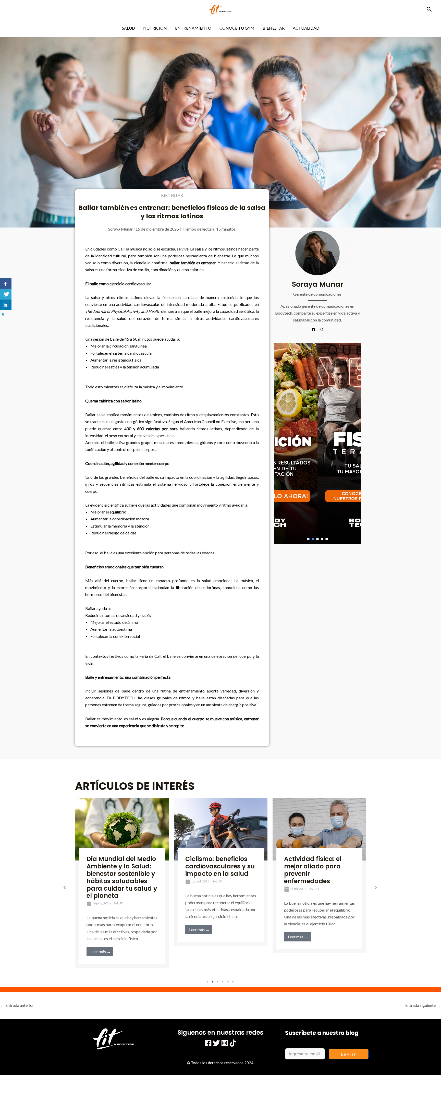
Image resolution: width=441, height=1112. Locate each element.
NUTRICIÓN (155, 28)
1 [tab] (207, 981)
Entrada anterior (17, 1005)
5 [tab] (228, 981)
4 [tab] (223, 981)
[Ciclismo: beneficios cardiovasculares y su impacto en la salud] (220, 829)
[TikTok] (232, 1043)
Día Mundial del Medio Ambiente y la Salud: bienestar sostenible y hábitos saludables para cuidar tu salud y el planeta (122, 877)
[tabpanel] (121, 883)
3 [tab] (217, 981)
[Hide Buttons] (2, 313)
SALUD (128, 28)
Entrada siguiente (422, 1005)
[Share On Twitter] (5, 294)
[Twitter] (216, 1043)
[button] (429, 9)
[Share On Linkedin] (5, 305)
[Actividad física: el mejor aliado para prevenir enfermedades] (319, 829)
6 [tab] (233, 981)
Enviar (349, 1053)
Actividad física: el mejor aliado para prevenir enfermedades (312, 870)
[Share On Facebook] (5, 283)
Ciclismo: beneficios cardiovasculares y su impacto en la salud (220, 866)
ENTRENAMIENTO (193, 28)
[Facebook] (208, 1043)
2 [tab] (212, 981)
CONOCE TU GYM (236, 28)
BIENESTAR (274, 28)
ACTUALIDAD (306, 28)
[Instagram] (224, 1043)
